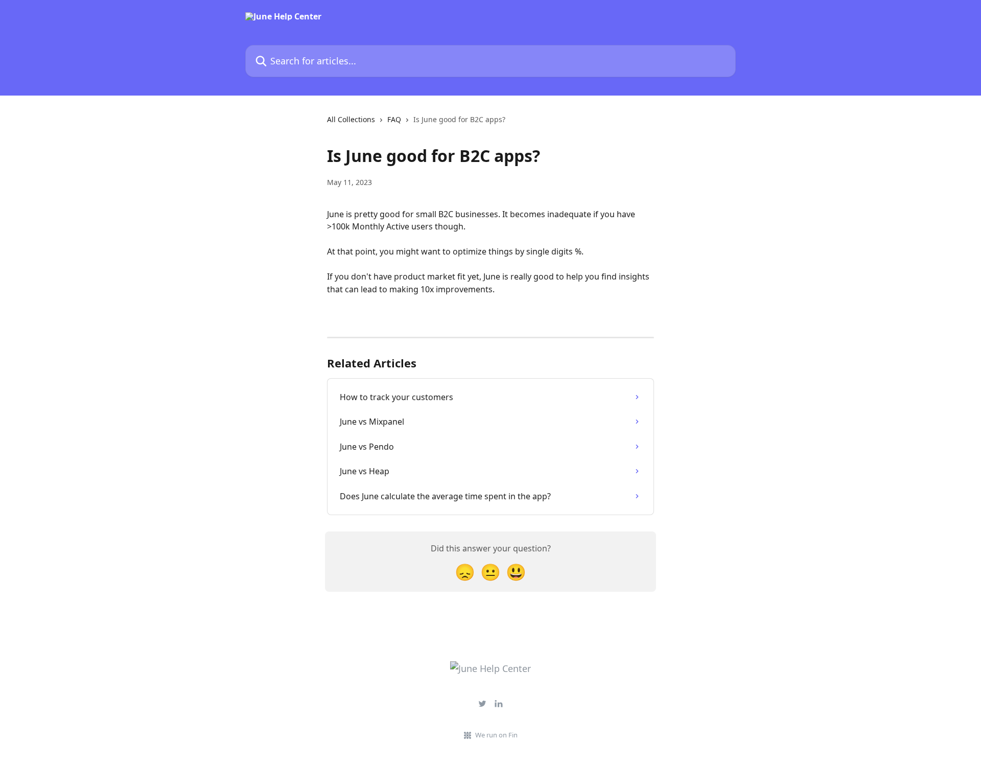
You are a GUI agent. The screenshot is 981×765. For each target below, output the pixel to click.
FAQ (394, 119)
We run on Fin (496, 734)
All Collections (351, 119)
